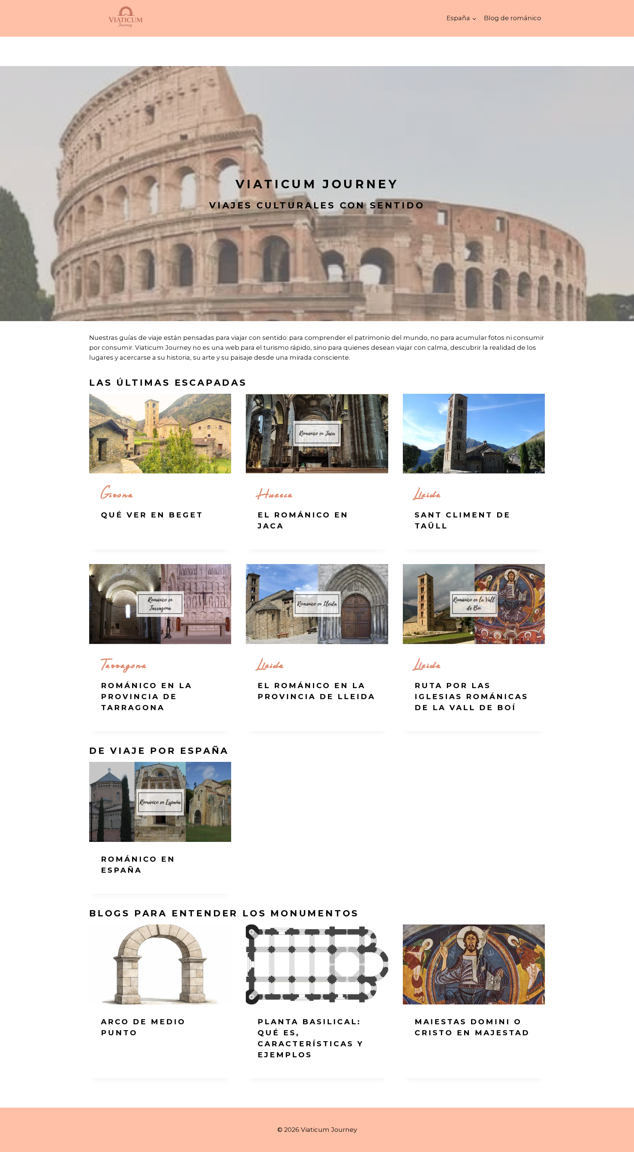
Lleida (428, 493)
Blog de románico (512, 18)
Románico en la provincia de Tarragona (146, 696)
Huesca (275, 493)
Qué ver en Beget (152, 514)
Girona (117, 493)
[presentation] (160, 434)
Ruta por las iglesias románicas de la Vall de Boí (471, 696)
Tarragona (124, 664)
